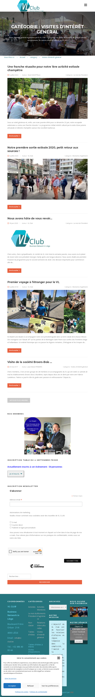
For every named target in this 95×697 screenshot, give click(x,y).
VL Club (30, 156)
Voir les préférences (50, 686)
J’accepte (79, 641)
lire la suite (13, 136)
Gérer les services (10, 678)
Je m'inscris (14, 474)
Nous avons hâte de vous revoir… (29, 218)
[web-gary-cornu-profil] (44, 452)
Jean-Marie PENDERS (35, 367)
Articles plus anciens (19, 400)
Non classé (30, 624)
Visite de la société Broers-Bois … (29, 362)
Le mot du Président (81, 75)
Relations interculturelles (41, 625)
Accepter (12, 686)
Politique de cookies (21, 692)
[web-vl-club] (30, 452)
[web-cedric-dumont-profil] (51, 452)
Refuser (30, 686)
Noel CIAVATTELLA (34, 75)
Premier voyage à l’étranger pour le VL (33, 282)
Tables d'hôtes (31, 633)
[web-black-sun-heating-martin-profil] (58, 452)
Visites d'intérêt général (79, 367)
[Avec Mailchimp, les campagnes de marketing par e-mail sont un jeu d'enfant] (37, 567)
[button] (58, 658)
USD (71, 692)
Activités (31, 607)
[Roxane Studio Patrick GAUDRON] (66, 452)
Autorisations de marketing (20, 512)
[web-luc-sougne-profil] (37, 452)
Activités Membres (41, 608)
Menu (86, 5)
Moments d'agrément (80, 156)
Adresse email (16, 499)
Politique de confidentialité (38, 692)
